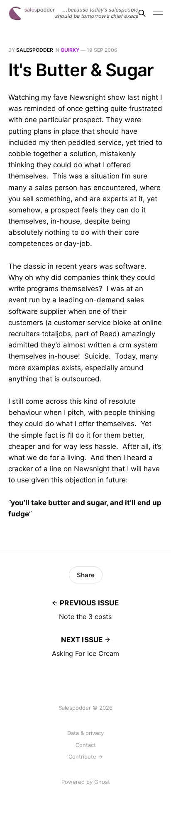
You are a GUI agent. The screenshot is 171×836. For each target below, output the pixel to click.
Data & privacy (85, 733)
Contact (86, 745)
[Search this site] (142, 13)
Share (86, 575)
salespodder (34, 50)
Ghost (102, 781)
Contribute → (85, 756)
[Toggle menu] (157, 13)
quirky (70, 50)
